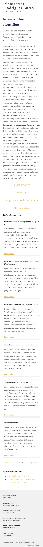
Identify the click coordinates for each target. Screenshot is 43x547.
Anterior (8, 462)
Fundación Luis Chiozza (18, 476)
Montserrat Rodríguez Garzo (19, 6)
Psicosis (21, 192)
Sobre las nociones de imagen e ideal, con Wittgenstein (21, 262)
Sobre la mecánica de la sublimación (19, 345)
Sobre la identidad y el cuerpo (16, 382)
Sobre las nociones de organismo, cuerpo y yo (21, 222)
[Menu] (39, 7)
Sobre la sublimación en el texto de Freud (21, 304)
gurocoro (37, 545)
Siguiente (34, 462)
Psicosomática (21, 184)
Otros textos (21, 208)
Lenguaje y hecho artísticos (21, 200)
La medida (11, 423)
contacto (31, 496)
